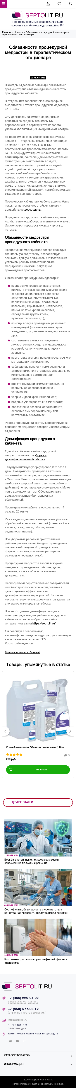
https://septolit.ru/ (44, 623)
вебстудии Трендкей (53, 1084)
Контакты (33, 1002)
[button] (6, 731)
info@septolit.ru (17, 1020)
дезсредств (32, 209)
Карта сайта (46, 1080)
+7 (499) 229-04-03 (23, 998)
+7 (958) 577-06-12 (23, 1009)
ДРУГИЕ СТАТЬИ (22, 802)
